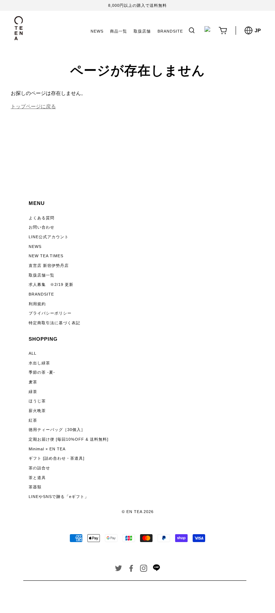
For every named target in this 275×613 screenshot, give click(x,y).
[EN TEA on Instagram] (144, 569)
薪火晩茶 (37, 410)
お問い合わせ (41, 227)
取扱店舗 (142, 31)
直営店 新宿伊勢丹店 (49, 265)
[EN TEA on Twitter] (118, 569)
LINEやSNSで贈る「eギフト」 (59, 496)
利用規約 (37, 304)
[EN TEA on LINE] (156, 569)
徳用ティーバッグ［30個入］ (57, 429)
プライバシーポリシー (50, 313)
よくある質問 (41, 218)
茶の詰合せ (39, 468)
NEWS (97, 31)
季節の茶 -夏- (42, 372)
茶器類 (35, 487)
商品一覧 (118, 31)
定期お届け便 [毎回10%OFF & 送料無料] (68, 439)
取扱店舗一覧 (41, 275)
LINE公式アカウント (49, 237)
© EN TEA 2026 (138, 511)
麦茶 (33, 382)
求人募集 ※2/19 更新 (51, 284)
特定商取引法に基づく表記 (54, 323)
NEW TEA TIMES (46, 256)
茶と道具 (37, 477)
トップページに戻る (33, 106)
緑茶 (33, 391)
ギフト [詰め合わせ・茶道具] (57, 458)
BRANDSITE (170, 31)
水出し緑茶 (39, 363)
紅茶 (33, 420)
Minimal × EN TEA (47, 449)
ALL (33, 353)
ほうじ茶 (37, 401)
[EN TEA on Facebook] (131, 569)
